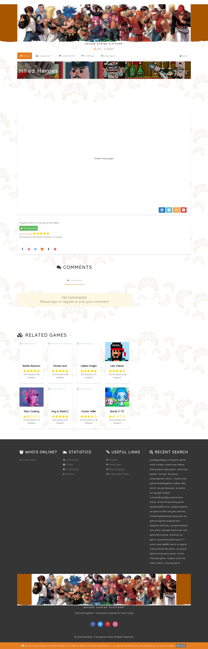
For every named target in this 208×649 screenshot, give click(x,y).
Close (182, 645)
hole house (170, 464)
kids (164, 511)
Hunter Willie (88, 411)
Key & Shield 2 (60, 411)
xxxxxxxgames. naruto (161, 478)
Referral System (116, 469)
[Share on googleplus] (29, 249)
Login (98, 49)
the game (173, 474)
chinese (160, 464)
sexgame (154, 525)
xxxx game (155, 530)
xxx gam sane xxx (176, 511)
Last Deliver (117, 365)
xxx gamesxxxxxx (165, 488)
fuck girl (162, 474)
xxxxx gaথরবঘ (162, 544)
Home (174, 70)
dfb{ (183, 483)
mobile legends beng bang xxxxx (166, 516)
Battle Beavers (31, 365)
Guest (184, 55)
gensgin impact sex (172, 530)
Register (110, 49)
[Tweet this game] (35, 249)
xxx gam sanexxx (179, 525)
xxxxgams (173, 459)
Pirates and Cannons (60, 367)
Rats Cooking (31, 411)
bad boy (164, 525)
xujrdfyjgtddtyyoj (158, 459)
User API (112, 459)
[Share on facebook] (22, 249)
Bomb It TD (117, 411)
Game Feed (114, 464)
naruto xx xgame (178, 544)
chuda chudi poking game (170, 502)
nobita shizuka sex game (162, 548)
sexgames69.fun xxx (160, 506)
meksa (177, 483)
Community (75, 280)
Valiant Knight (89, 365)
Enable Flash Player (118, 474)
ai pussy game (173, 563)
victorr (153, 488)
